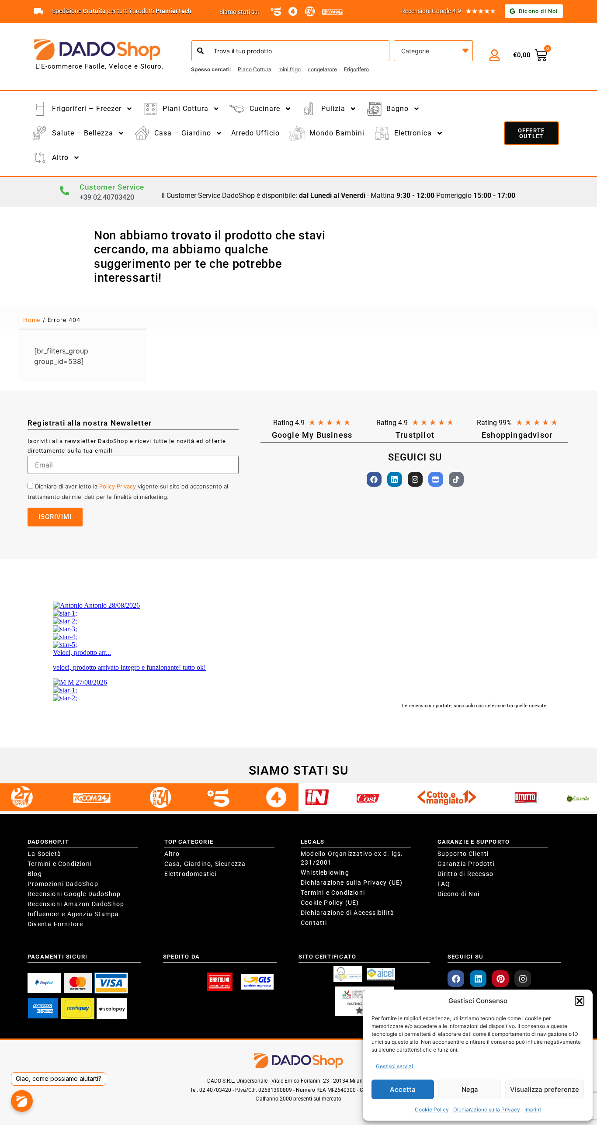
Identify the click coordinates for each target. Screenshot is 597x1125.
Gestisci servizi (394, 1066)
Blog (35, 873)
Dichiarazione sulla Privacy (486, 1109)
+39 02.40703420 (107, 197)
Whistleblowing (325, 872)
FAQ (444, 883)
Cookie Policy (432, 1109)
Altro (172, 853)
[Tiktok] (456, 479)
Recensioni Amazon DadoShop (76, 903)
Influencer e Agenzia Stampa (73, 913)
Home (32, 319)
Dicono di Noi (458, 893)
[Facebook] (374, 479)
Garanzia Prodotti (466, 863)
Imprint (532, 1109)
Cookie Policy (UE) (330, 902)
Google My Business (312, 435)
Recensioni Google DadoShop (74, 893)
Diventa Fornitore (55, 924)
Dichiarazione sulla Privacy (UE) (352, 882)
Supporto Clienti (463, 853)
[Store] (435, 479)
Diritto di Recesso (465, 873)
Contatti (314, 922)
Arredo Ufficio (255, 133)
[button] (579, 1001)
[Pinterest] (500, 978)
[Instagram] (415, 479)
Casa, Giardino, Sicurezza (205, 863)
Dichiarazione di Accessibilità (347, 912)
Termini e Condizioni (60, 863)
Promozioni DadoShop (63, 883)
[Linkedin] (394, 479)
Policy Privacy (117, 486)
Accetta (403, 1089)
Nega (470, 1089)
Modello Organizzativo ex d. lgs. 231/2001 (352, 858)
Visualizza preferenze (544, 1089)
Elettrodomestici (190, 873)
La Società (44, 853)
